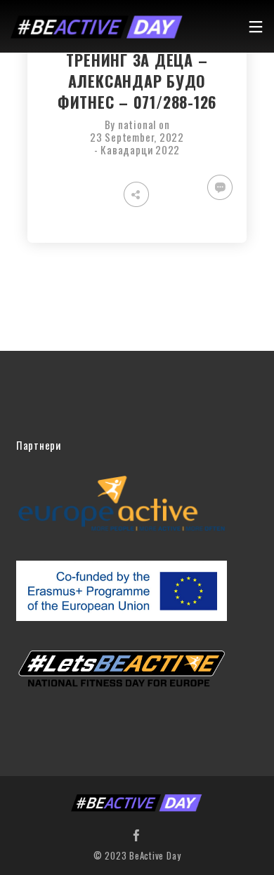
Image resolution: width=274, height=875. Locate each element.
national (137, 124)
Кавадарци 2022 (140, 149)
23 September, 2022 (137, 137)
